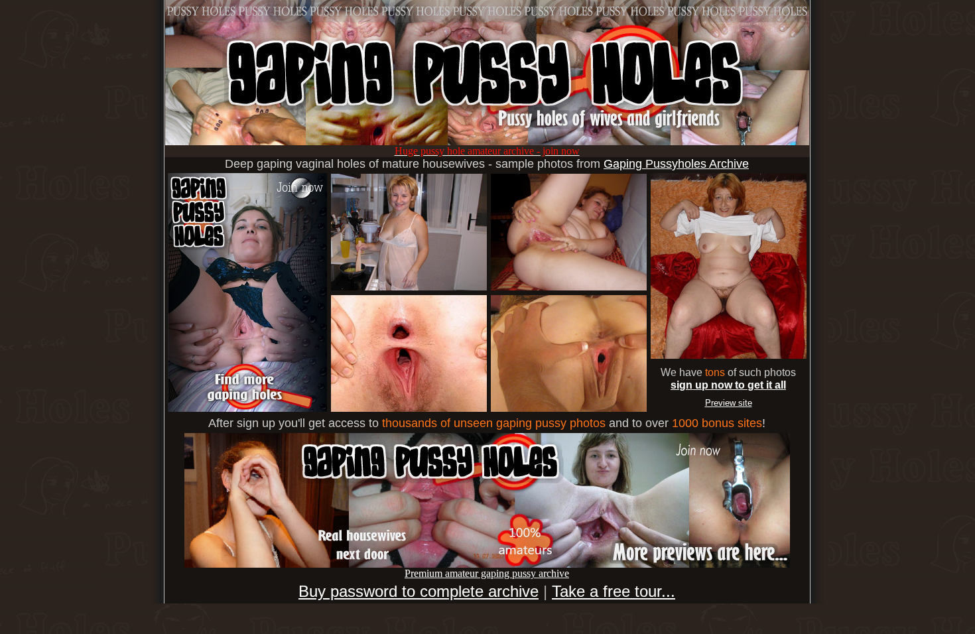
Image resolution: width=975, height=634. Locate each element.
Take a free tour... (613, 591)
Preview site (728, 403)
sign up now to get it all (728, 385)
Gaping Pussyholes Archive (676, 163)
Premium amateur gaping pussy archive (487, 573)
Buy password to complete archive (418, 591)
